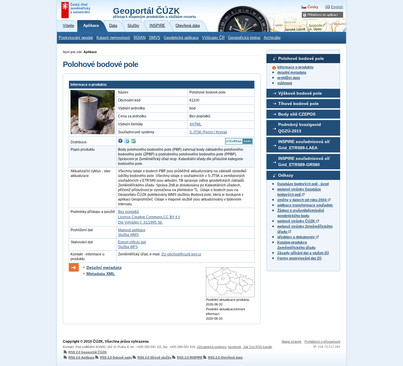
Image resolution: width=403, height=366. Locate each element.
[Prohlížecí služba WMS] (126, 142)
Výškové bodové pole (300, 93)
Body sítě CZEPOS (296, 114)
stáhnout (284, 83)
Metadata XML (100, 273)
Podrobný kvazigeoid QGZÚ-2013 (299, 127)
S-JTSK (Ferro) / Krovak (208, 132)
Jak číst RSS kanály (257, 347)
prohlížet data (288, 78)
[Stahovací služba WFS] (133, 142)
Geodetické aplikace (181, 38)
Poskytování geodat (76, 38)
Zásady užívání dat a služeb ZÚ (303, 253)
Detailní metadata (104, 267)
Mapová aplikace (131, 230)
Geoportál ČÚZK (154, 12)
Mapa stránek (292, 341)
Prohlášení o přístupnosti (322, 341)
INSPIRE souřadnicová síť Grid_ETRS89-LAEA (304, 144)
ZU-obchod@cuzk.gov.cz (181, 254)
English (337, 7)
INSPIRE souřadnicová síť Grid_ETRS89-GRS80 (304, 161)
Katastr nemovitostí (113, 38)
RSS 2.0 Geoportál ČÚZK (87, 352)
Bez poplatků (128, 212)
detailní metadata (291, 72)
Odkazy (285, 175)
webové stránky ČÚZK (296, 221)
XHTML (195, 124)
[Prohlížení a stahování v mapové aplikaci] (120, 142)
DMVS (154, 38)
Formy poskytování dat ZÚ (299, 258)
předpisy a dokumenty (296, 237)
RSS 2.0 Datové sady (116, 357)
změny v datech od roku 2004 (302, 200)
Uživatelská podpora (211, 347)
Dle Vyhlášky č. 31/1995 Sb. (140, 222)
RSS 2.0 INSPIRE (189, 357)
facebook (234, 347)
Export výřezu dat (132, 242)
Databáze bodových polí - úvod (303, 184)
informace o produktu (295, 67)
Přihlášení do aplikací (322, 15)
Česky (312, 7)
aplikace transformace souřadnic (305, 205)
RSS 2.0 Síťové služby (154, 357)
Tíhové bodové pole (298, 103)
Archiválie (272, 38)
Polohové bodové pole (301, 58)
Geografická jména (244, 38)
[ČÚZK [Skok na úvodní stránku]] (76, 10)
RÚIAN (139, 38)
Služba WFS (128, 247)
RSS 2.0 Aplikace (81, 357)
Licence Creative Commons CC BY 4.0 (149, 217)
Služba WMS (128, 235)
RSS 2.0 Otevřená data (225, 357)
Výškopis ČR (213, 38)
